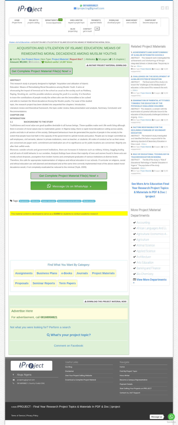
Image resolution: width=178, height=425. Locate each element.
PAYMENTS (96, 21)
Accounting (143, 222)
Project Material (60, 59)
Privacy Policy (32, 416)
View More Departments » (150, 281)
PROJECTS (33, 21)
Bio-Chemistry (145, 274)
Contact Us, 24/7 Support (130, 393)
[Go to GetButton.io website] (171, 422)
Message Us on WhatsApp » (71, 186)
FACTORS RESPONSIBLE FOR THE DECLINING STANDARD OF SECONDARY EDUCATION (148, 130)
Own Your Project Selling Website (78, 375)
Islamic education (48, 201)
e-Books (66, 273)
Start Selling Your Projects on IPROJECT (136, 388)
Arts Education (23, 42)
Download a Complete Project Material (80, 380)
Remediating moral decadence (69, 201)
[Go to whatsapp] (171, 416)
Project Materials (103, 273)
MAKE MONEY (131, 21)
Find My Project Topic (128, 371)
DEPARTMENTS (53, 21)
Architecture (144, 256)
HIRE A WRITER (76, 21)
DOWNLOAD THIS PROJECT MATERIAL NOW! (106, 302)
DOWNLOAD (113, 21)
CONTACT (87, 30)
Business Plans (47, 273)
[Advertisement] (110, 91)
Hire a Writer (124, 375)
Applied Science (146, 251)
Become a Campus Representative (133, 380)
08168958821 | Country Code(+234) (30, 383)
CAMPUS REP (150, 21)
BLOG (72, 30)
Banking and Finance (148, 268)
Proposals (22, 283)
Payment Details (126, 384)
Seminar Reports (44, 283)
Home (11, 42)
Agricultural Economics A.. (152, 234)
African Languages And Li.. (152, 228)
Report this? (76, 59)
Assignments (24, 273)
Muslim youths (88, 201)
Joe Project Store (30, 59)
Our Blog (68, 367)
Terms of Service (18, 416)
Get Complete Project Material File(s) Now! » (41, 71)
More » (139, 66)
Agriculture (143, 239)
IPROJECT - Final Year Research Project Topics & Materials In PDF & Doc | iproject (68, 406)
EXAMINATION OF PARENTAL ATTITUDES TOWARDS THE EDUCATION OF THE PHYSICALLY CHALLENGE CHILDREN (150, 103)
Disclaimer (69, 371)
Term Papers (67, 283)
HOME (17, 21)
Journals (82, 273)
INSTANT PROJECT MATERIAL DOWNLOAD (107, 65)
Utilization (35, 201)
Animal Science (146, 245)
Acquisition (24, 201)
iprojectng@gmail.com (26, 380)
